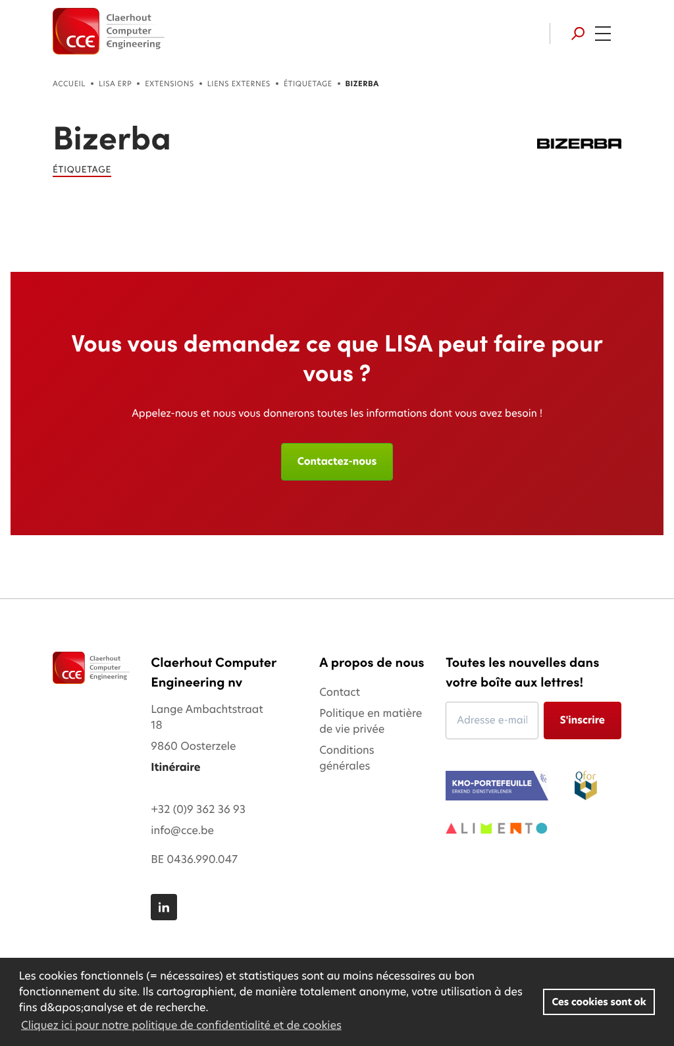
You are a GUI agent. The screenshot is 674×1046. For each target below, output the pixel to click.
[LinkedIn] (164, 907)
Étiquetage (308, 83)
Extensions (169, 83)
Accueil (69, 83)
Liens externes (239, 83)
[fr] (109, 31)
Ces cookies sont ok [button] (599, 1001)
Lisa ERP (115, 83)
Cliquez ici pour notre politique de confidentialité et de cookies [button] (181, 1025)
